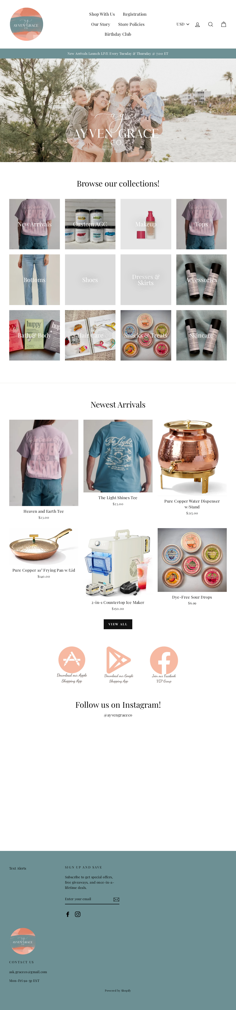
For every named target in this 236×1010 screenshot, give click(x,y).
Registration (135, 14)
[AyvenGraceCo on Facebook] (68, 914)
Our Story (100, 24)
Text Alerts (17, 868)
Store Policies (131, 24)
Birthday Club (118, 34)
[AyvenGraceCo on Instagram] (77, 914)
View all (118, 624)
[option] (118, 53)
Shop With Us (102, 14)
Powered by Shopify (118, 990)
